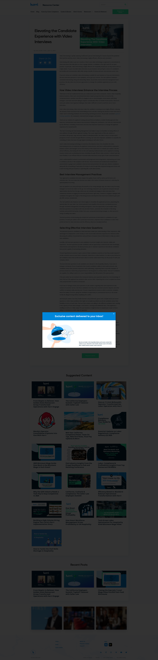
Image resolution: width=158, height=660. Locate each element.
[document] (79, 330)
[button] (113, 313)
